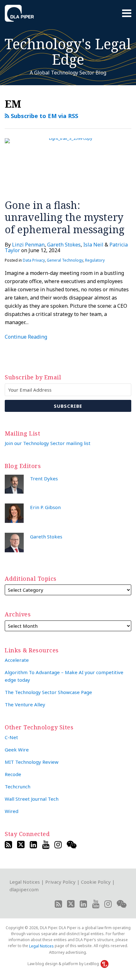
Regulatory (95, 260)
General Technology (65, 260)
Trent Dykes (44, 478)
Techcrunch (17, 786)
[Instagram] (58, 844)
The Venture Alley (25, 704)
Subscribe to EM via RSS (43, 116)
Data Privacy (34, 260)
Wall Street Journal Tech (32, 799)
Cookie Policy (96, 882)
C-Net (11, 737)
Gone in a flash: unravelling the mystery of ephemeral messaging (65, 217)
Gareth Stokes (64, 244)
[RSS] (8, 844)
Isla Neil (93, 244)
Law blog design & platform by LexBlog (64, 963)
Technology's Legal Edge (68, 51)
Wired (11, 811)
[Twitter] (21, 844)
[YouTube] (45, 844)
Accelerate (17, 660)
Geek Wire (17, 749)
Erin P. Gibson (45, 507)
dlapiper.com (24, 889)
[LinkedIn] (33, 844)
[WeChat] (72, 844)
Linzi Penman (28, 244)
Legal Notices (24, 882)
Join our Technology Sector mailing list (47, 443)
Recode (13, 774)
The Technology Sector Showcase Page (48, 692)
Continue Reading (26, 336)
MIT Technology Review (32, 762)
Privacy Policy (60, 882)
